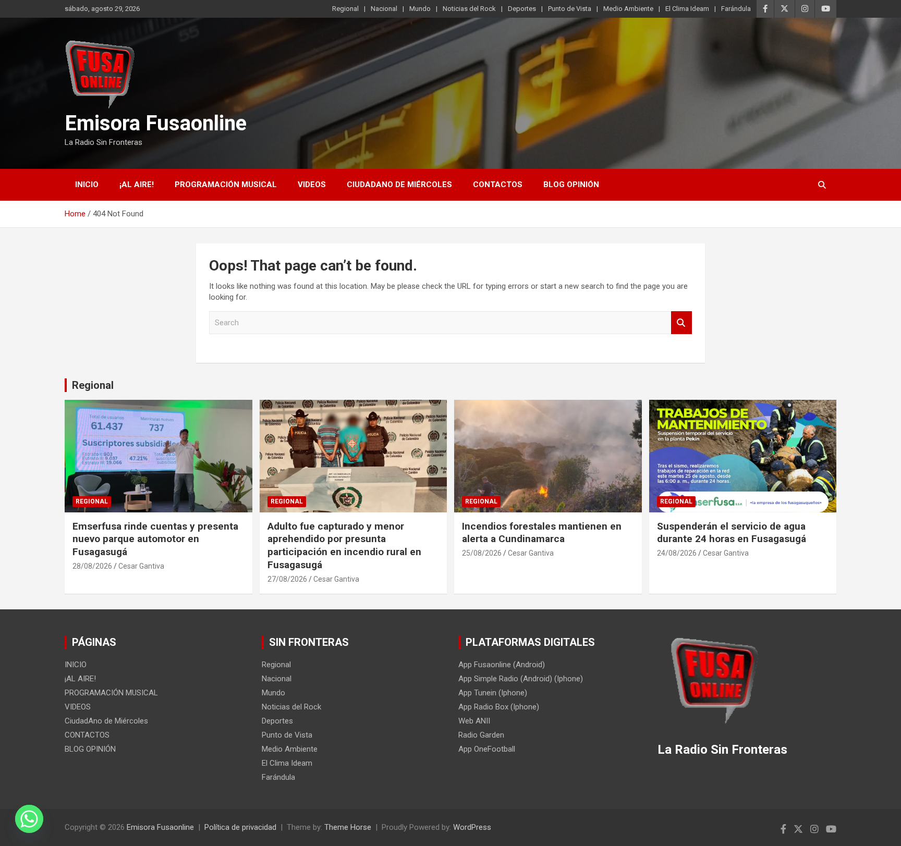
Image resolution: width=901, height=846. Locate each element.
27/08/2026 (287, 579)
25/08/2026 (482, 553)
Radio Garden (481, 735)
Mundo (420, 9)
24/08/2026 (677, 553)
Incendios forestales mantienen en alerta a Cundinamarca (542, 532)
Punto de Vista (569, 9)
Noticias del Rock (469, 9)
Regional (345, 9)
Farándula (736, 9)
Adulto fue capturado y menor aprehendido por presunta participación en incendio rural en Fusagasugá (344, 545)
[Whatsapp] (29, 819)
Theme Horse (347, 827)
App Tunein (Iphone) (492, 692)
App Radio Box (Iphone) (498, 707)
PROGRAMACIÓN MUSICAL (226, 184)
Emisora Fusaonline (156, 123)
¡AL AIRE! (136, 184)
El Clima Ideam (687, 9)
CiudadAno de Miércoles (399, 184)
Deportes (522, 9)
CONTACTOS (497, 184)
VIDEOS (312, 184)
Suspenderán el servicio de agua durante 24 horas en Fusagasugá (731, 532)
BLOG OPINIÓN (571, 184)
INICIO (87, 184)
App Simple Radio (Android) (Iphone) (520, 678)
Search (681, 323)
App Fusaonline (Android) (501, 664)
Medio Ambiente (628, 9)
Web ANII (474, 721)
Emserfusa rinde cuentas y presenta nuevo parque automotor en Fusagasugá (155, 539)
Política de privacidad (240, 827)
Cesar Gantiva (141, 566)
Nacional (384, 9)
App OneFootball (486, 749)
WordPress (472, 827)
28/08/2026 (92, 566)
